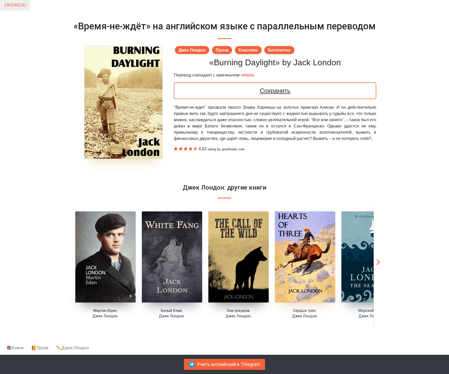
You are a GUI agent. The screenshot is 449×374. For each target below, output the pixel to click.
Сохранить (275, 90)
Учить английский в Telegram (229, 364)
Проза (222, 50)
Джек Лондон (192, 50)
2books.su (15, 5)
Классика (248, 50)
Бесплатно (279, 50)
